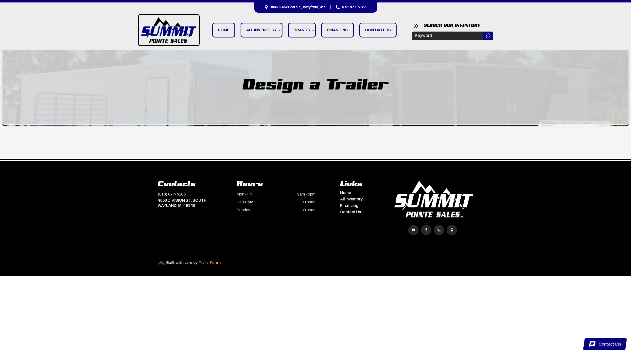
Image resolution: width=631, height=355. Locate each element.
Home (223, 30)
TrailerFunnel (211, 262)
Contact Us (378, 30)
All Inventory (261, 30)
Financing (337, 30)
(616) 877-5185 (172, 194)
